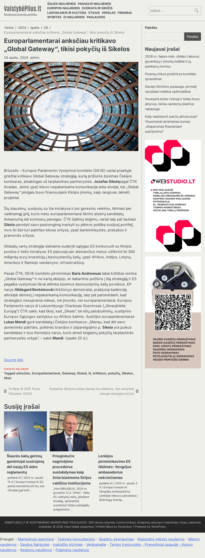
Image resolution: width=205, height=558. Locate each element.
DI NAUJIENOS (74, 17)
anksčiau (23, 373)
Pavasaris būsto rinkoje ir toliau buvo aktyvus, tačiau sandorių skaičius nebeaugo (172, 104)
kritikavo (99, 373)
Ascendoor (125, 526)
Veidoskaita (96, 544)
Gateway (68, 373)
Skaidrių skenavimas (116, 539)
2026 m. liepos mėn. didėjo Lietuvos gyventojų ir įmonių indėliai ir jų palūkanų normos (172, 61)
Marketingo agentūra (36, 539)
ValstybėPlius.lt (22, 8)
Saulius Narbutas (34, 544)
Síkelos (127, 373)
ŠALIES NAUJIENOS (61, 4)
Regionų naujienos (36, 550)
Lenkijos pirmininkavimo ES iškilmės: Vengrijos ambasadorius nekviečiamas (114, 467)
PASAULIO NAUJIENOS (94, 4)
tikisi (7, 378)
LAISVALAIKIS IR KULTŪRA (66, 13)
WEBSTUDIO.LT (15, 522)
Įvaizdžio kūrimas (68, 544)
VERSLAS (109, 13)
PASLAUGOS (96, 17)
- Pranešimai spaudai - (162, 544)
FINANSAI (125, 13)
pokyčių (114, 373)
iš (89, 373)
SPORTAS (54, 17)
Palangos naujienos (72, 550)
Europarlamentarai (46, 373)
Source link (13, 360)
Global (82, 373)
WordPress (158, 526)
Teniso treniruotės (125, 544)
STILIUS (94, 13)
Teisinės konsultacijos (76, 539)
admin (34, 58)
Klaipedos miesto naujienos (161, 539)
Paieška (151, 28)
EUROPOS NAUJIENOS (63, 8)
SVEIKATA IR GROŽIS (97, 8)
